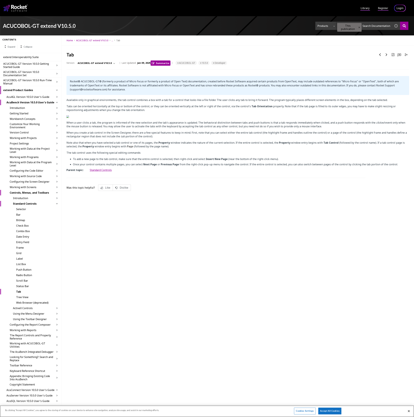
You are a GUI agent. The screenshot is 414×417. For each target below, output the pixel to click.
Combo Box (23, 231)
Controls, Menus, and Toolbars (29, 192)
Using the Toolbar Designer (30, 319)
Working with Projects (23, 138)
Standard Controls (25, 203)
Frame (20, 247)
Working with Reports (23, 330)
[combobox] (364, 26)
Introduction (17, 108)
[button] (359, 27)
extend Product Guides (18, 90)
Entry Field (22, 242)
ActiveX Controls (23, 308)
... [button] (112, 40)
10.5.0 (205, 62)
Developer (220, 62)
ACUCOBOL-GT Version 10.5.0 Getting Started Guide (26, 65)
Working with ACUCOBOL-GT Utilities (27, 345)
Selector (21, 209)
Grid (18, 253)
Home (69, 40)
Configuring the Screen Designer (29, 181)
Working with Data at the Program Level (31, 164)
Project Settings (19, 143)
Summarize (162, 63)
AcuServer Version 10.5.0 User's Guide (29, 395)
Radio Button (24, 275)
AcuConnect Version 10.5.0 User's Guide (30, 390)
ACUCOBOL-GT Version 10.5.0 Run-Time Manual (27, 81)
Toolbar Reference (21, 365)
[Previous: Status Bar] (380, 54)
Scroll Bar (22, 280)
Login (400, 8)
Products (322, 26)
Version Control (19, 132)
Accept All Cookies (330, 411)
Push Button (23, 269)
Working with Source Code (26, 176)
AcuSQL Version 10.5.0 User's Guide (27, 401)
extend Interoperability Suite (21, 57)
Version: (70, 62)
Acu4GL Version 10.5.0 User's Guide (27, 97)
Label (19, 258)
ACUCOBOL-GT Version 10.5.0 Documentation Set (21, 73)
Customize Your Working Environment (25, 125)
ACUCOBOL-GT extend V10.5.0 (92, 40)
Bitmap (20, 220)
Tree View (22, 297)
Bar (18, 214)
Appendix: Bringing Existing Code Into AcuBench (30, 377)
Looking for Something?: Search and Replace (31, 358)
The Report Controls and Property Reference (30, 337)
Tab (18, 291)
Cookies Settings (305, 411)
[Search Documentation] (404, 26)
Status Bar (22, 286)
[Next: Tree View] (386, 54)
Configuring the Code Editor (26, 170)
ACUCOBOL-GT (187, 62)
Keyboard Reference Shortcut (27, 371)
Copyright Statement (22, 384)
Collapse (28, 46)
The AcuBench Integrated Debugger (32, 352)
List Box (21, 264)
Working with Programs (24, 157)
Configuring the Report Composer (30, 324)
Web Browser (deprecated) (32, 302)
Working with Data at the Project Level (30, 150)
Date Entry (22, 236)
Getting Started (19, 113)
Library (365, 8)
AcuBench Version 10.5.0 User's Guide (30, 102)
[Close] (408, 411)
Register (383, 8)
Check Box (22, 225)
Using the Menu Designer (28, 313)
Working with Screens (23, 187)
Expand (11, 46)
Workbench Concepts (22, 119)
